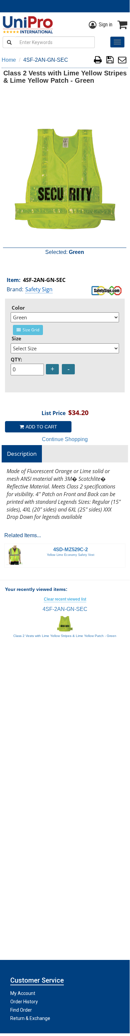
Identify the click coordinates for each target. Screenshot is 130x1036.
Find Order (21, 1010)
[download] (110, 61)
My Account (22, 993)
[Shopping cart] (122, 25)
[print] (97, 61)
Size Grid (30, 330)
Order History (24, 1001)
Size (16, 338)
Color (18, 307)
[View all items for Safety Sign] (107, 290)
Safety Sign (39, 289)
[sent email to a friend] (122, 61)
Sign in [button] (105, 24)
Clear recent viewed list (65, 599)
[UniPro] (26, 25)
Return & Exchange (30, 1018)
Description (22, 453)
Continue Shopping (65, 439)
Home (9, 60)
